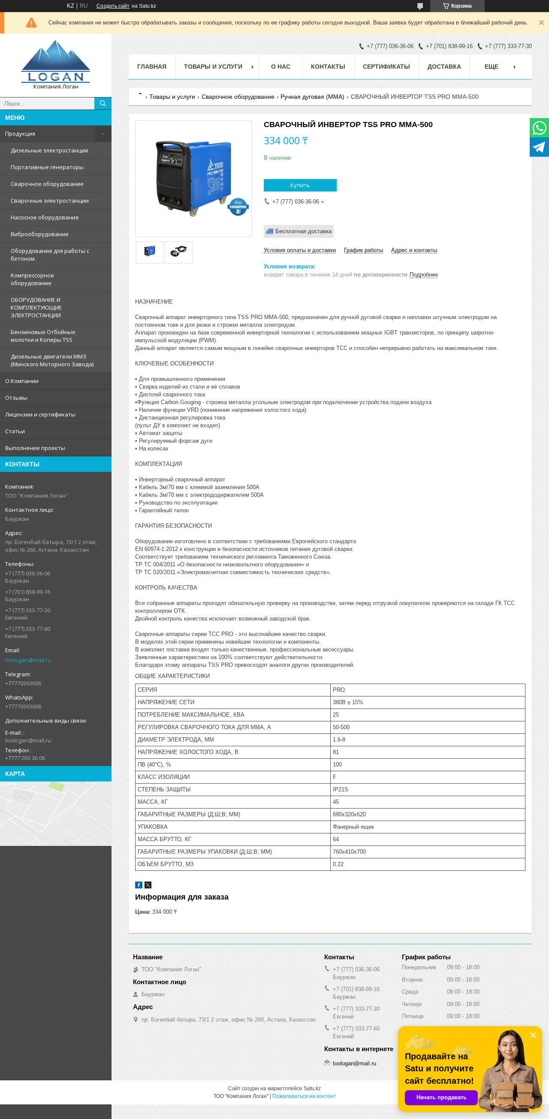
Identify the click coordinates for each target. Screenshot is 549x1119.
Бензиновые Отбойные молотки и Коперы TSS (43, 336)
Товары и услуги (213, 66)
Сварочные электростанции (50, 200)
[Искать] (103, 103)
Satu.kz (312, 1089)
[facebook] (138, 886)
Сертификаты (386, 66)
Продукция (20, 133)
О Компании (22, 381)
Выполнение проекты (35, 448)
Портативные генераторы (47, 167)
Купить (300, 185)
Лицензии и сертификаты (40, 414)
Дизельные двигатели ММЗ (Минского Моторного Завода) (52, 360)
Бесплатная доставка (303, 231)
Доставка (444, 66)
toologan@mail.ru (28, 660)
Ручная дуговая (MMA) (312, 96)
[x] (148, 886)
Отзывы (16, 397)
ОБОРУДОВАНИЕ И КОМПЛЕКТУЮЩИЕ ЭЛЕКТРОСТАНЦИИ (36, 307)
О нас (280, 66)
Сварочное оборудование (47, 184)
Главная (151, 66)
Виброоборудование (40, 234)
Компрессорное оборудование (32, 279)
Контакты (328, 66)
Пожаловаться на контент (304, 1096)
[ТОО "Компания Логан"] (55, 61)
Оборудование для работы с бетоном (50, 254)
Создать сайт (113, 6)
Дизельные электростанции (49, 150)
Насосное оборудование (45, 217)
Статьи (15, 431)
